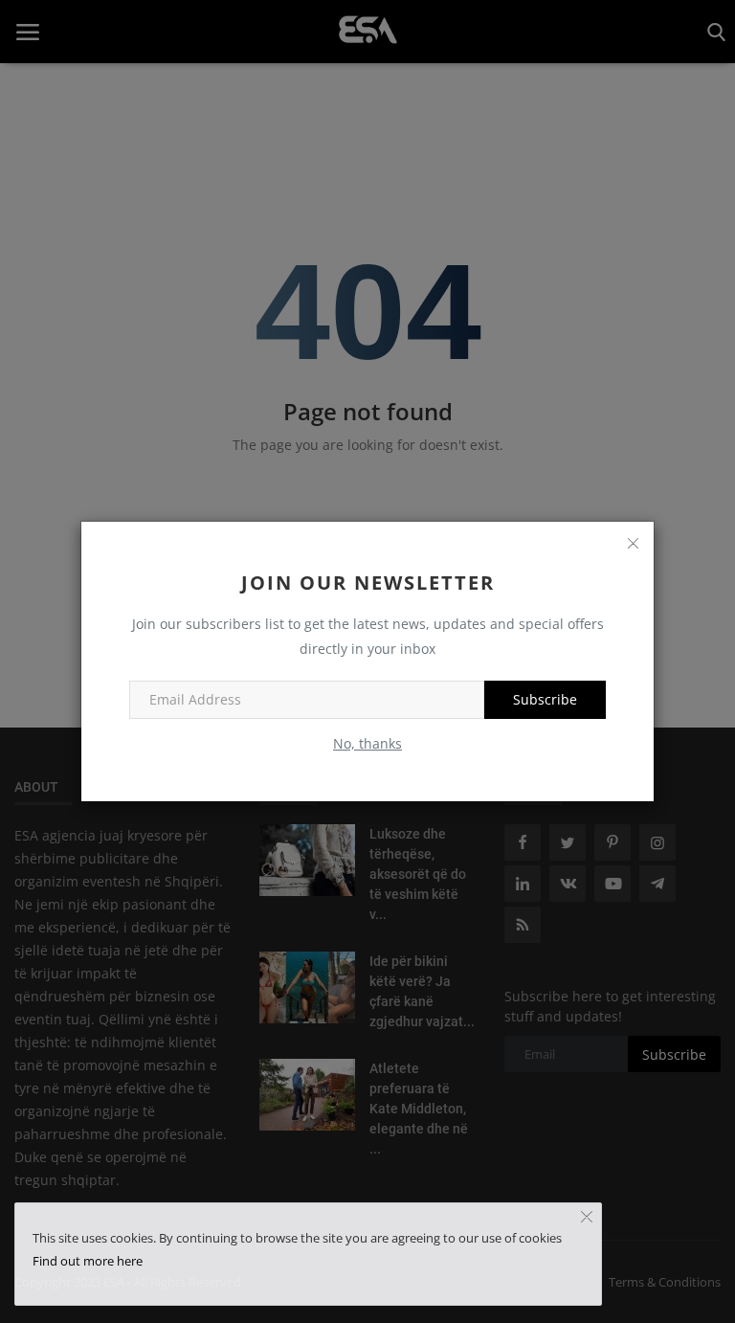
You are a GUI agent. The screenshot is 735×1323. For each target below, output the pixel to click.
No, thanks (367, 743)
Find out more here (88, 1260)
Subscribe (545, 699)
